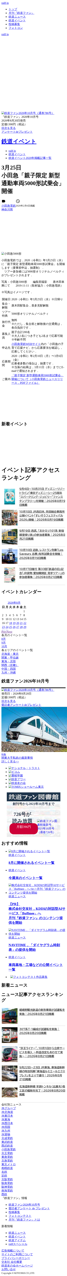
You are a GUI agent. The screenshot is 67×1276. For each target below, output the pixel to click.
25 (10, 626)
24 (7, 626)
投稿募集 (14, 24)
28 (21, 626)
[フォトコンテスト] (33, 53)
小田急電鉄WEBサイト (26, 344)
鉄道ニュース (17, 16)
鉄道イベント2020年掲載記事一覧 (30, 157)
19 (14, 623)
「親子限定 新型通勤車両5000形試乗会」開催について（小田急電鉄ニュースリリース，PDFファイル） (37, 379)
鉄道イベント (17, 20)
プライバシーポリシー (15, 1258)
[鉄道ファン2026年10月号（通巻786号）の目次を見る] (27, 113)
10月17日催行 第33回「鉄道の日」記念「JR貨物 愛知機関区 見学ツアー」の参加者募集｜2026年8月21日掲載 (41, 573)
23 (3, 626)
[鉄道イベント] (33, 45)
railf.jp (5, 2)
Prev (4, 631)
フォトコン (16, 27)
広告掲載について (12, 1250)
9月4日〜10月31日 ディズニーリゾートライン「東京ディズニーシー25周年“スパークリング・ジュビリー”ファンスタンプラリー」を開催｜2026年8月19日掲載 (42, 497)
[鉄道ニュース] (33, 41)
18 (10, 623)
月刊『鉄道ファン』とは (24, 1219)
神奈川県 (7, 209)
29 (24, 626)
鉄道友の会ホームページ (17, 1265)
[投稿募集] (33, 49)
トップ (13, 9)
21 (21, 623)
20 (17, 623)
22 (24, 623)
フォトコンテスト (20, 1215)
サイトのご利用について (17, 1254)
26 (14, 626)
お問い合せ (8, 1269)
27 (17, 626)
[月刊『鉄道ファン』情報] (33, 38)
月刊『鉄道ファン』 (21, 12)
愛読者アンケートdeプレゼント (21, 704)
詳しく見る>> (10, 761)
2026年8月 (14, 602)
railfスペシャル (18, 1244)
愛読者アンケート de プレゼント (29, 1208)
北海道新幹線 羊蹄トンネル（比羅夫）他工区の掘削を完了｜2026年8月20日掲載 (42, 1090)
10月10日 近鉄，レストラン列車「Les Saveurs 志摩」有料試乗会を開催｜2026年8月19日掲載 (41, 554)
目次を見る (8, 701)
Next (9, 631)
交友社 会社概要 (11, 1261)
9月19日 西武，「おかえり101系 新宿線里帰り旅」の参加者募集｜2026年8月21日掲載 (42, 534)
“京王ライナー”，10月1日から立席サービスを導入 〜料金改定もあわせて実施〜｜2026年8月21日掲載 (42, 1052)
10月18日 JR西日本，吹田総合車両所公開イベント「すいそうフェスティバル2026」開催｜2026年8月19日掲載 (42, 515)
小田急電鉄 (8, 205)
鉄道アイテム (17, 1240)
